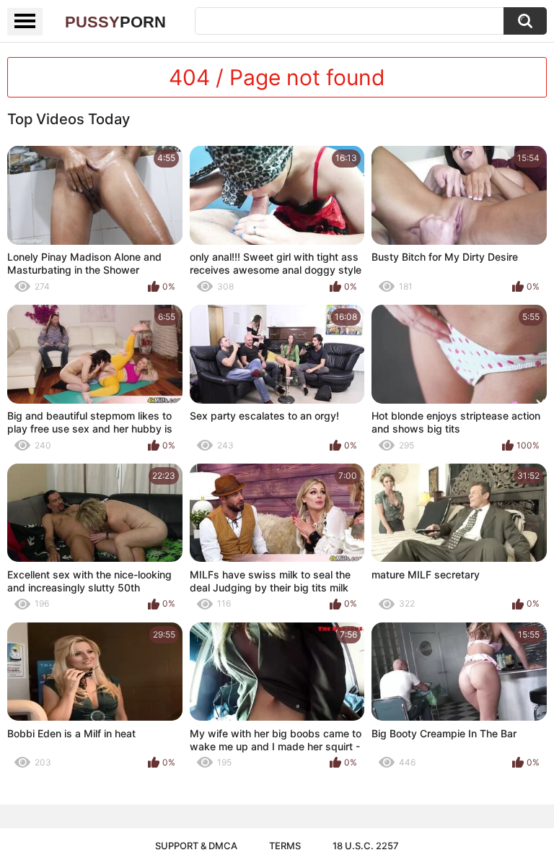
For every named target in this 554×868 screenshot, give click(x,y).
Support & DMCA (196, 845)
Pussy (115, 22)
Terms (285, 845)
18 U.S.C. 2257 (366, 845)
